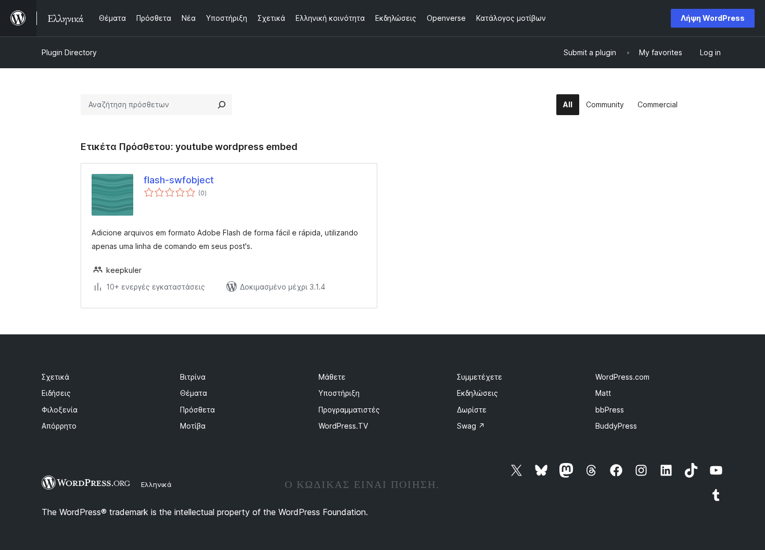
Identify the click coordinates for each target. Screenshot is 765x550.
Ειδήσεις (56, 393)
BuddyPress (616, 425)
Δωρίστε (472, 409)
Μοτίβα (193, 425)
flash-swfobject (179, 179)
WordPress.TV (343, 425)
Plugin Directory (69, 52)
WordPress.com (622, 376)
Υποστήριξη (339, 393)
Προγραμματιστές (349, 409)
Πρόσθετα (197, 409)
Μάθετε (332, 376)
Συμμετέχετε (479, 376)
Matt (603, 393)
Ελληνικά (156, 484)
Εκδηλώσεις (477, 393)
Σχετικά (55, 376)
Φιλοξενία (60, 409)
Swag (471, 425)
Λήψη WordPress (713, 18)
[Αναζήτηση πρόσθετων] (221, 104)
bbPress (609, 409)
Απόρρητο (59, 425)
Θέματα (193, 393)
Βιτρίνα (193, 376)
